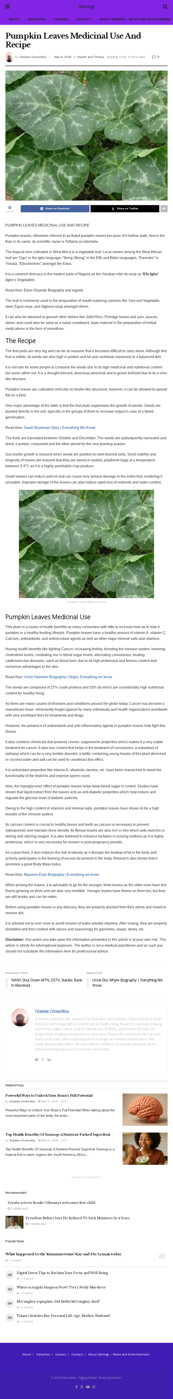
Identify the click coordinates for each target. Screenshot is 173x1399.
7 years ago (19, 1208)
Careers (60, 19)
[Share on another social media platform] (164, 208)
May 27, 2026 (49, 1101)
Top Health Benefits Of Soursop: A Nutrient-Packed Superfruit (57, 1135)
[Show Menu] (7, 7)
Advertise (37, 19)
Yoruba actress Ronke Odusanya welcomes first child (51, 1203)
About (14, 19)
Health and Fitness (90, 57)
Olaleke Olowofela (33, 57)
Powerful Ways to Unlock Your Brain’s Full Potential (49, 1096)
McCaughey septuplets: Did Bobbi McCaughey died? (58, 1302)
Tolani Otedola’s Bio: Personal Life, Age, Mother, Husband (63, 1316)
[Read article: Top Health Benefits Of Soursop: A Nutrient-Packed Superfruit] (145, 1149)
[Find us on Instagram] (93, 1387)
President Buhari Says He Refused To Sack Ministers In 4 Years (78, 1218)
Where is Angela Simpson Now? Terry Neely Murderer (61, 1287)
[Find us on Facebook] (76, 1387)
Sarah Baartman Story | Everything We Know (60, 428)
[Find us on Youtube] (88, 1387)
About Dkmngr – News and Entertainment (118, 1354)
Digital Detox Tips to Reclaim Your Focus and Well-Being (62, 1273)
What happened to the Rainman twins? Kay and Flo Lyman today (63, 1254)
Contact (83, 19)
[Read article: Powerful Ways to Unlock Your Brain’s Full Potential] (145, 1110)
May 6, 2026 (62, 57)
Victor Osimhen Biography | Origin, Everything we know (68, 677)
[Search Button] (165, 7)
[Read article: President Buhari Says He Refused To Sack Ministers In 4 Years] (14, 1222)
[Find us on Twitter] (82, 1387)
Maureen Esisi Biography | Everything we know (61, 874)
